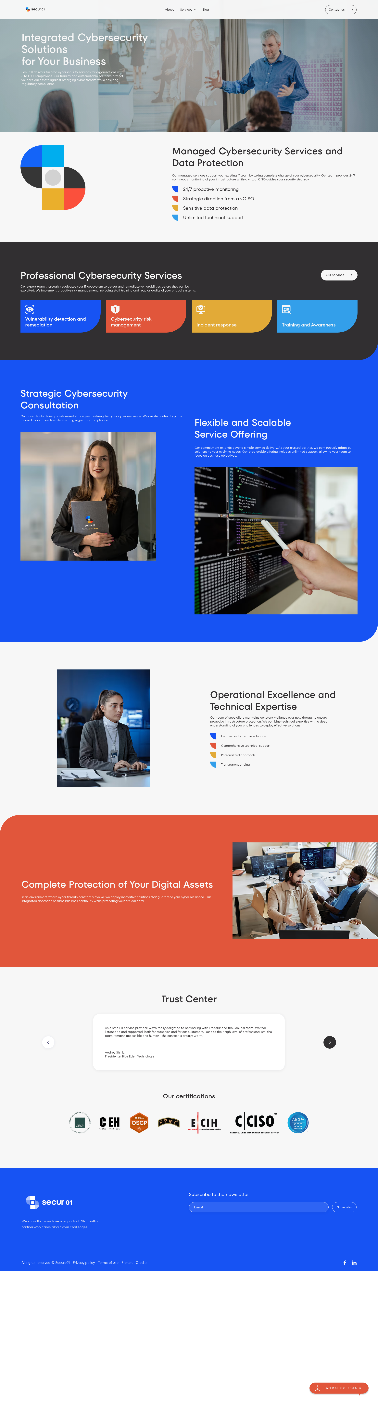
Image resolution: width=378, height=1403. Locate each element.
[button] (188, 10)
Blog (206, 9)
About (169, 9)
